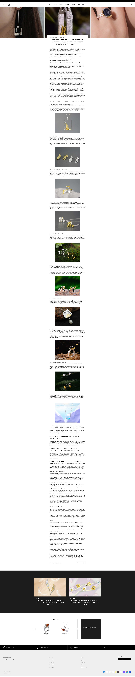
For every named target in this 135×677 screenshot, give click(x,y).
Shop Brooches (51, 665)
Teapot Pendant (65, 633)
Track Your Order (84, 667)
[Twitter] (6, 659)
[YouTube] (13, 659)
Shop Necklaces (51, 662)
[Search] (126, 4)
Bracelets (67, 4)
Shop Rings (51, 657)
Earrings (55, 4)
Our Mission (83, 660)
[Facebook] (3, 659)
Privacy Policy (83, 665)
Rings (50, 4)
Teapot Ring (46, 633)
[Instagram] (8, 659)
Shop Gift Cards (51, 667)
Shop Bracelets (51, 664)
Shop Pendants (51, 660)
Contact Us (83, 662)
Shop (79, 4)
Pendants (61, 4)
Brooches (74, 4)
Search (82, 657)
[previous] (34, 629)
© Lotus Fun (7, 671)
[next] (77, 629)
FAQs (82, 664)
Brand (83, 4)
